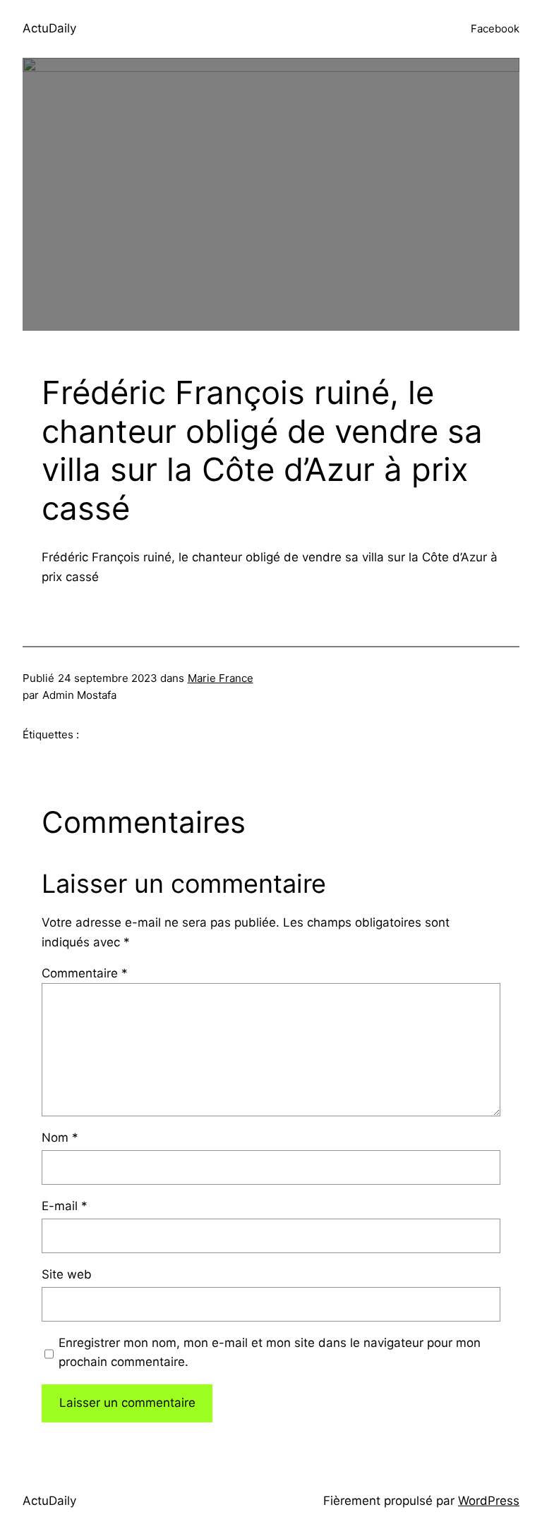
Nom (60, 1137)
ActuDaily (49, 28)
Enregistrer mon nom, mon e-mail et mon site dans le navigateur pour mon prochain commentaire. (270, 1352)
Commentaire (85, 973)
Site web (67, 1274)
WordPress (488, 1501)
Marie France (220, 678)
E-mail (65, 1206)
